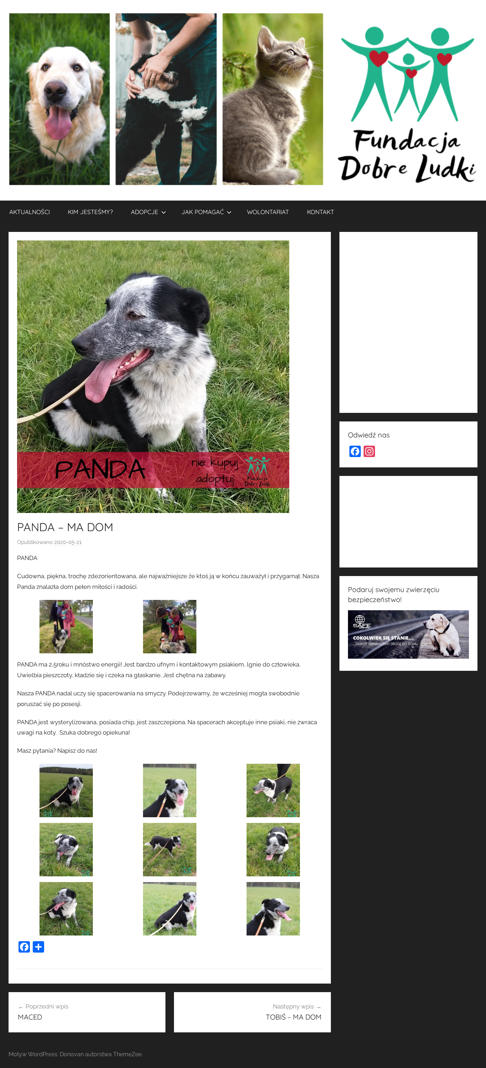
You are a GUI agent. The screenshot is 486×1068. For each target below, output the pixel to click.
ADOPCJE (144, 212)
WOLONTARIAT (268, 212)
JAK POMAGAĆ (202, 212)
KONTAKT (320, 212)
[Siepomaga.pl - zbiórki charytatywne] (408, 553)
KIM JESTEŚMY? (90, 212)
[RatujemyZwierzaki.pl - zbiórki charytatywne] (401, 398)
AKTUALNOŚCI (29, 212)
